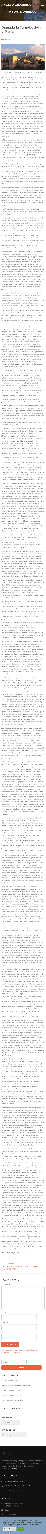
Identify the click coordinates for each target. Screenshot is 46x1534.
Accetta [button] (20, 1529)
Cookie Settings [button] (9, 1529)
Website (4, 1333)
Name (4, 1313)
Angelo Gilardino (16, 4)
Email (4, 1323)
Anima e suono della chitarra (12, 1380)
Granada (5, 1269)
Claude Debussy (30, 1267)
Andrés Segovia (15, 1267)
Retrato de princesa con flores (12, 1400)
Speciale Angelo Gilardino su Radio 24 (15, 1385)
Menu (43, 5)
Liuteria (14, 1269)
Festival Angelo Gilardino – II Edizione (15, 1395)
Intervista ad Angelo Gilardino (12, 1390)
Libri (12, 1264)
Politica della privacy (9, 1468)
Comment (6, 1285)
